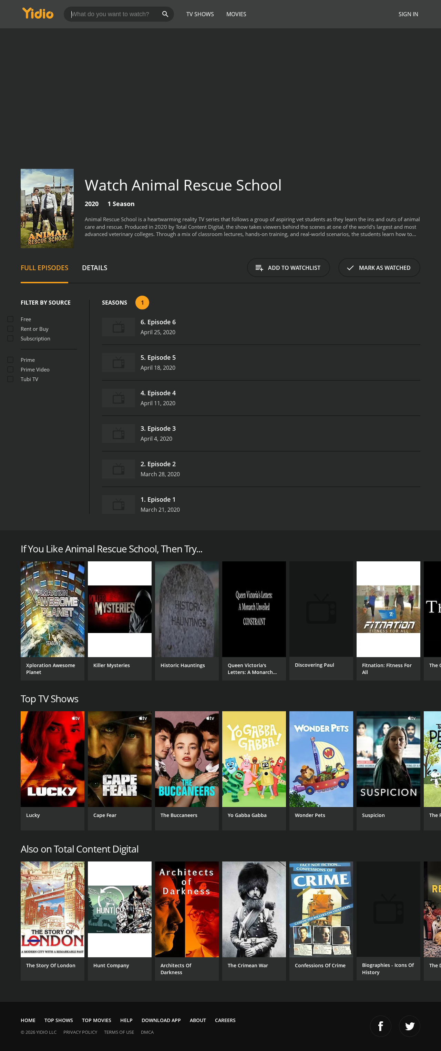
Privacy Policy (80, 1032)
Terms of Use (119, 1032)
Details (94, 267)
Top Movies (96, 1020)
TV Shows (200, 14)
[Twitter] (409, 1026)
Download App (161, 1020)
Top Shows (58, 1020)
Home (28, 1020)
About (198, 1020)
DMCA (147, 1032)
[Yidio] (38, 15)
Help (126, 1020)
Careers (225, 1020)
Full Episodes (44, 267)
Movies (236, 14)
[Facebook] (380, 1026)
